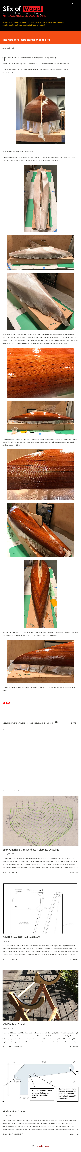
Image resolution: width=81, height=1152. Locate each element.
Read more (74, 872)
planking (49, 723)
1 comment (14, 959)
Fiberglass (28, 723)
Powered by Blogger (41, 1146)
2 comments (14, 872)
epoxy (10, 723)
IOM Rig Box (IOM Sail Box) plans (21, 936)
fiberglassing (39, 723)
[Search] (72, 4)
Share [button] (73, 723)
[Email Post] (56, 723)
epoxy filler (19, 723)
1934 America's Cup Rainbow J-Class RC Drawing (31, 849)
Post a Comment (16, 1047)
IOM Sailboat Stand (14, 1024)
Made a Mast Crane (14, 1111)
